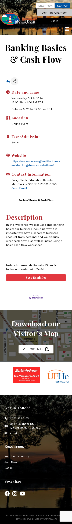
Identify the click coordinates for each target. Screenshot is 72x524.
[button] (54, 12)
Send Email (19, 188)
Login (8, 468)
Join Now (11, 462)
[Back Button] (8, 82)
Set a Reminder (36, 277)
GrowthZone (50, 519)
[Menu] (66, 29)
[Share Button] (14, 81)
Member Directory (17, 456)
